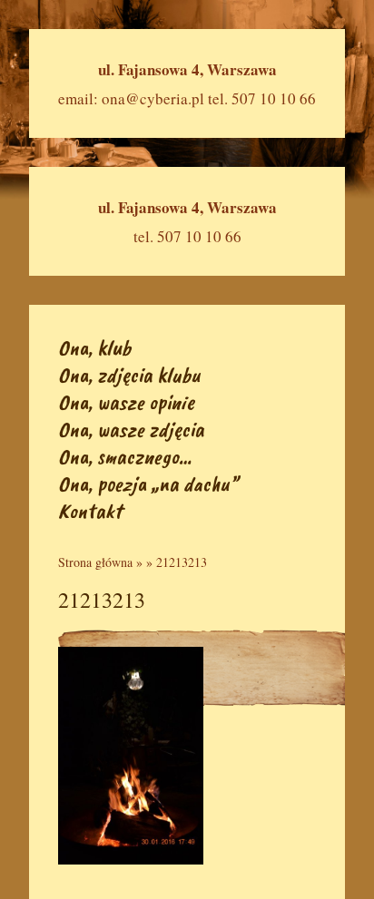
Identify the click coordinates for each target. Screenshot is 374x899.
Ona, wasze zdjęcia (131, 429)
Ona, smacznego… (125, 456)
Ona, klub (94, 347)
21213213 (181, 562)
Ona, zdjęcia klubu (129, 374)
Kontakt (90, 510)
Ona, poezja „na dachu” (148, 483)
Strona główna (95, 562)
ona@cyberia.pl (153, 98)
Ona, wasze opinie (126, 401)
